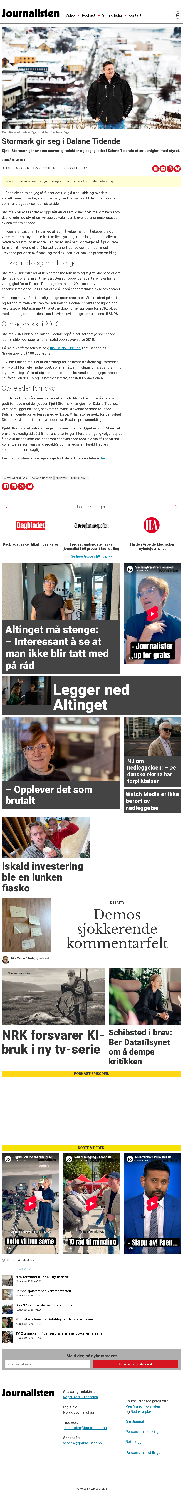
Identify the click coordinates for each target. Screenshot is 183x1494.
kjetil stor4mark (15, 478)
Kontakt (135, 15)
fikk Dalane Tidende (65, 348)
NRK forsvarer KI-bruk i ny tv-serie (42, 1277)
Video (70, 15)
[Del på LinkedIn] (162, 168)
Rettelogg (133, 1442)
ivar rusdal (79, 478)
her (103, 458)
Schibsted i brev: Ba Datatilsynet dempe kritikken (54, 1319)
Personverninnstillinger (144, 1452)
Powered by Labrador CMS (91, 1488)
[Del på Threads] (170, 168)
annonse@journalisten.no (82, 1443)
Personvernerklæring (142, 1432)
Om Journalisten (138, 1422)
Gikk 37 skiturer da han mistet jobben (44, 1305)
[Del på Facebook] (155, 168)
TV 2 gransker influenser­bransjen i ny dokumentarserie (59, 1333)
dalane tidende (42, 478)
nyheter (61, 478)
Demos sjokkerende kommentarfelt (43, 1291)
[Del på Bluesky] (177, 168)
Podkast (88, 15)
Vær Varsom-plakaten (143, 1406)
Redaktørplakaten (144, 1412)
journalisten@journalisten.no (85, 1428)
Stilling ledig (112, 15)
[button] (6, 506)
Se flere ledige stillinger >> (91, 556)
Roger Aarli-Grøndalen (80, 1397)
